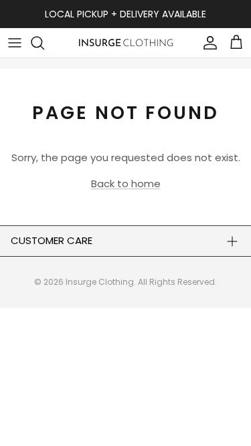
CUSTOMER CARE (51, 240)
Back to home (126, 184)
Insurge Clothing (100, 282)
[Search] (44, 43)
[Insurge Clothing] (126, 42)
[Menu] (14, 43)
